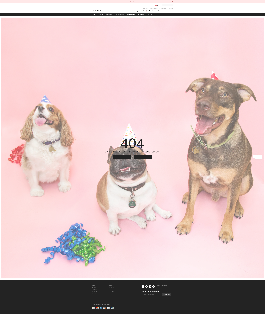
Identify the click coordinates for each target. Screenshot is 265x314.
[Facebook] (143, 286)
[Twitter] (146, 286)
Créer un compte (169, 10)
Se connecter (161, 10)
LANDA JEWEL (97, 11)
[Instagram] (150, 286)
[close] (172, 1)
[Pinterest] (153, 286)
